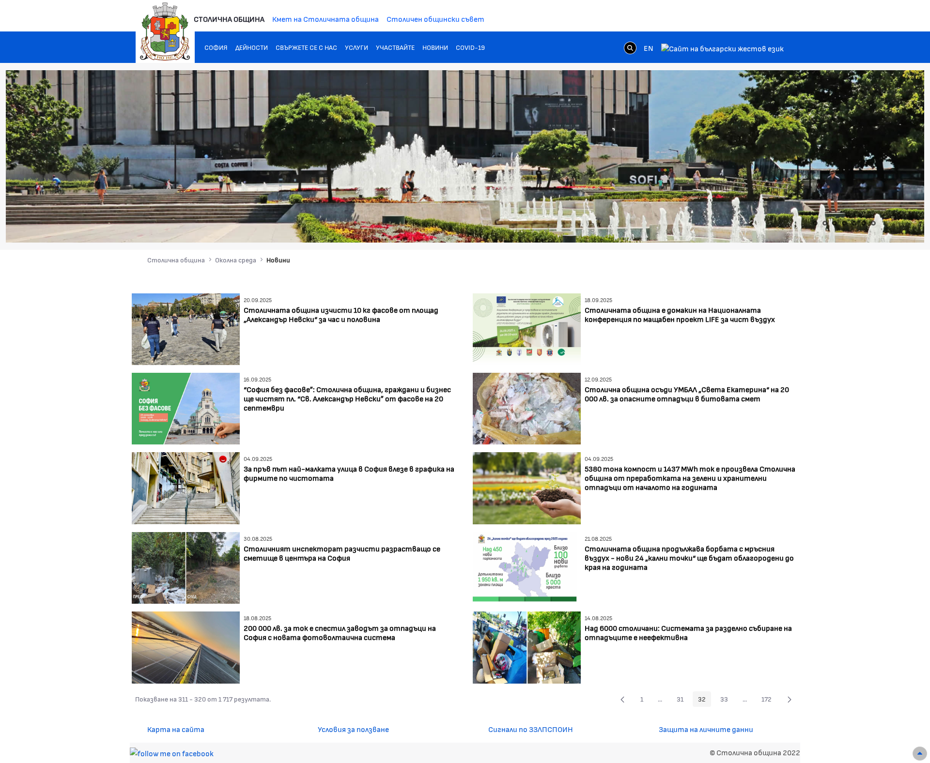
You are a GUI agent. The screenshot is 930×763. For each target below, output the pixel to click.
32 (704, 700)
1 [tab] (815, 223)
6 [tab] (863, 223)
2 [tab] (824, 223)
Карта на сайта (175, 728)
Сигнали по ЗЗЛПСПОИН (530, 728)
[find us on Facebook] (172, 752)
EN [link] (648, 47)
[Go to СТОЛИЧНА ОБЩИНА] (165, 31)
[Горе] (920, 754)
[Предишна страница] (622, 699)
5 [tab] (854, 223)
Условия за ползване (353, 728)
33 (726, 700)
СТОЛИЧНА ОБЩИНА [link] (229, 18)
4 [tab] (844, 223)
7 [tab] (873, 223)
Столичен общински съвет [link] (435, 18)
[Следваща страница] (789, 699)
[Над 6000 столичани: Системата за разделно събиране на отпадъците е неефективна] (527, 646)
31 (683, 700)
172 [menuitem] (769, 700)
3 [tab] (834, 223)
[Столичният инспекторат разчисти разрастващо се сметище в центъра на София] (186, 566)
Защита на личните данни (706, 728)
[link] (630, 47)
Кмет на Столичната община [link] (325, 18)
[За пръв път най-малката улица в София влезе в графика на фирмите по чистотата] (186, 487)
